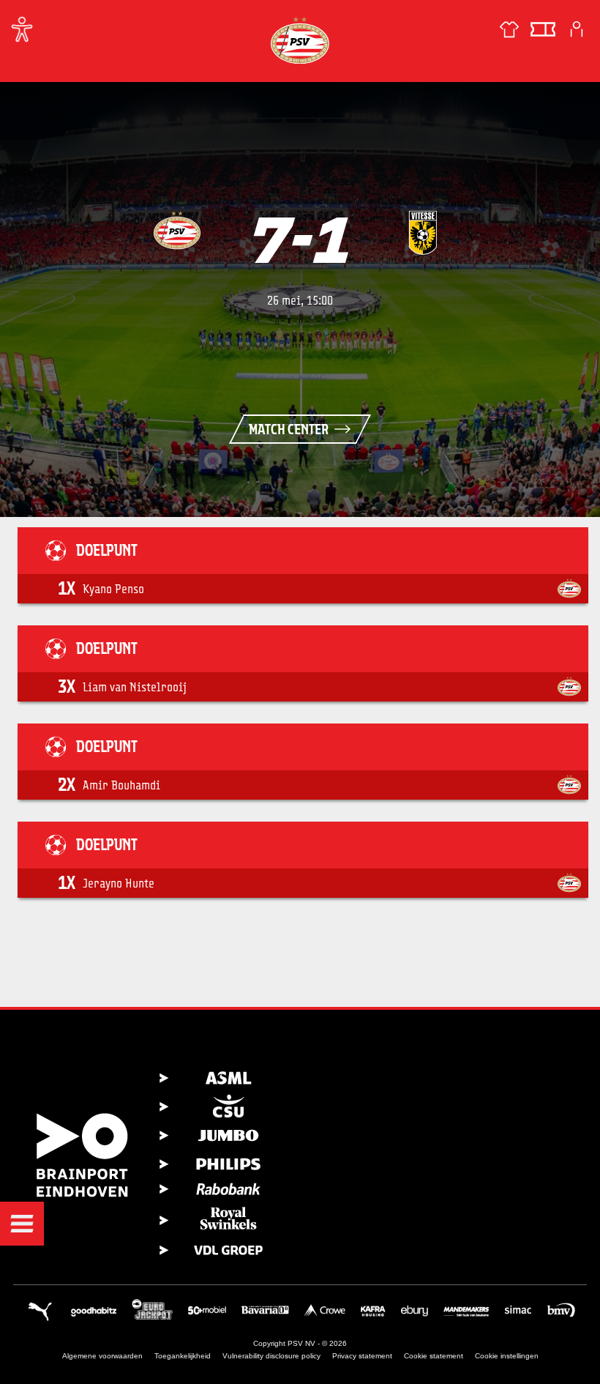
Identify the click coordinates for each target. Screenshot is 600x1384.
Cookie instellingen (507, 1356)
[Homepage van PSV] (300, 40)
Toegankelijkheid (182, 1356)
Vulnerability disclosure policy (271, 1356)
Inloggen (576, 29)
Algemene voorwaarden (102, 1356)
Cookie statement (433, 1356)
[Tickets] (543, 29)
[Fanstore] (509, 29)
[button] (22, 1224)
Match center (289, 429)
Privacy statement (362, 1356)
